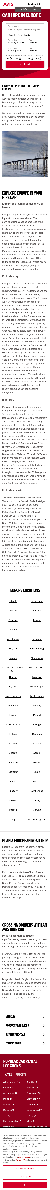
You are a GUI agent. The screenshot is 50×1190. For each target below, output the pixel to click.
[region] (25, 1158)
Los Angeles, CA (34, 1110)
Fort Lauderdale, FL (12, 1121)
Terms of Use (21, 1160)
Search (27, 64)
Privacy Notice (24, 1157)
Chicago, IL (32, 1115)
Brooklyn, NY (33, 1082)
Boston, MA (8, 1126)
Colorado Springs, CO (37, 1126)
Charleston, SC (34, 1093)
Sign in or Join (34, 4)
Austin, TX (8, 1115)
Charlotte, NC (33, 1104)
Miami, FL (31, 1121)
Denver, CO (8, 1110)
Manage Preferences (25, 1168)
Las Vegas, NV (33, 1098)
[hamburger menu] (45, 4)
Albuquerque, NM (11, 1082)
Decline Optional (25, 1176)
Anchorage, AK (10, 1093)
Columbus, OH (10, 1087)
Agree (25, 1185)
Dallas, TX (7, 1098)
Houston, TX (32, 1087)
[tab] (9, 1074)
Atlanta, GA (8, 1104)
